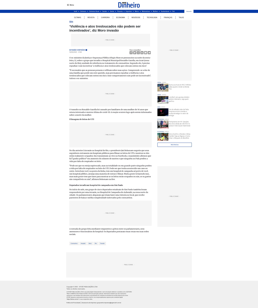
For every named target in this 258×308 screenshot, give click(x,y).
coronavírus (74, 243)
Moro (90, 243)
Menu (137, 11)
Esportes (129, 11)
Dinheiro (83, 11)
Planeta (120, 11)
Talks (181, 17)
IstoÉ (75, 11)
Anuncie (188, 11)
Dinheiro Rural (94, 11)
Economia (120, 17)
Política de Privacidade (73, 302)
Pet (173, 11)
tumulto (102, 243)
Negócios (136, 17)
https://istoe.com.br (73, 299)
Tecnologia (152, 17)
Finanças (168, 17)
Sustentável (165, 11)
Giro (71, 21)
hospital (83, 243)
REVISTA (91, 17)
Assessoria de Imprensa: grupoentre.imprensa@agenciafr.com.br (101, 302)
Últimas (77, 17)
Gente (112, 11)
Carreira (105, 17)
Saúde (104, 11)
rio (96, 243)
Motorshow (146, 11)
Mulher (155, 11)
